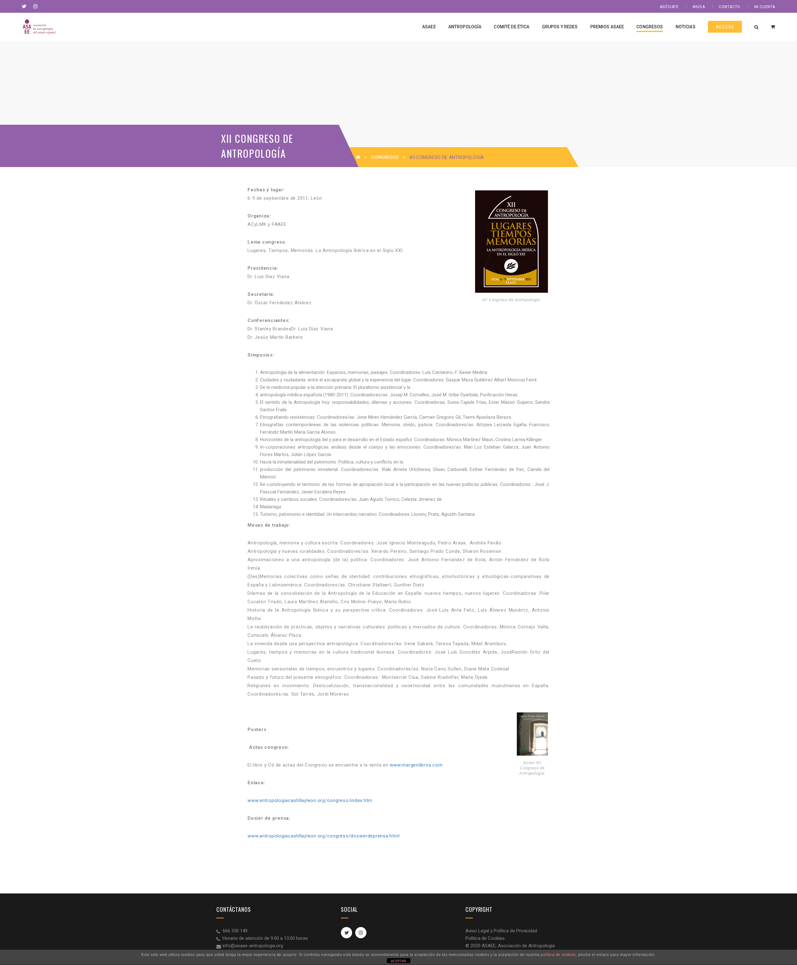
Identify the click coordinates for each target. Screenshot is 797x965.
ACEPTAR (398, 961)
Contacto (729, 7)
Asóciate (669, 7)
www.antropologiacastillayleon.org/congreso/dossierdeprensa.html (323, 836)
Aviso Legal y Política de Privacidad (501, 931)
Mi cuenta (764, 7)
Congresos (384, 157)
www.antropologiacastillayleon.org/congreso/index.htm (310, 800)
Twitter (346, 932)
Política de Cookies (485, 938)
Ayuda (698, 7)
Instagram (360, 932)
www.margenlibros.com (416, 765)
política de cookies (558, 955)
